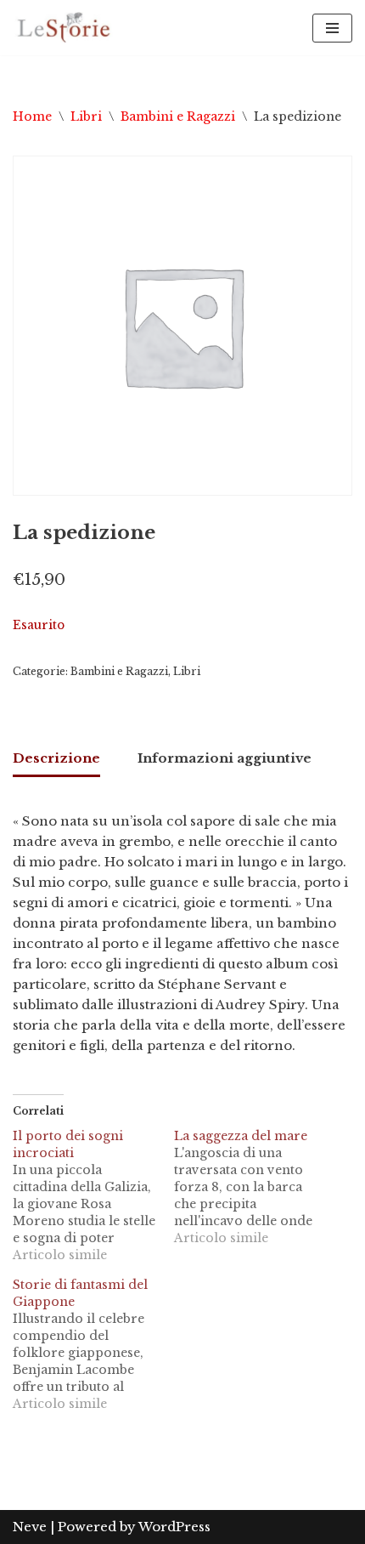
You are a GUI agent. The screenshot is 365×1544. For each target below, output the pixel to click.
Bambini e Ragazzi (178, 116)
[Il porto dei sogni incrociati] (93, 1195)
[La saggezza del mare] (254, 1186)
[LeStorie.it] (64, 27)
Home (32, 116)
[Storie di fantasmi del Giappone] (93, 1344)
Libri (86, 116)
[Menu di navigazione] (332, 28)
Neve (30, 1526)
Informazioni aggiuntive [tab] (225, 758)
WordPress (174, 1526)
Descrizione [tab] (56, 758)
